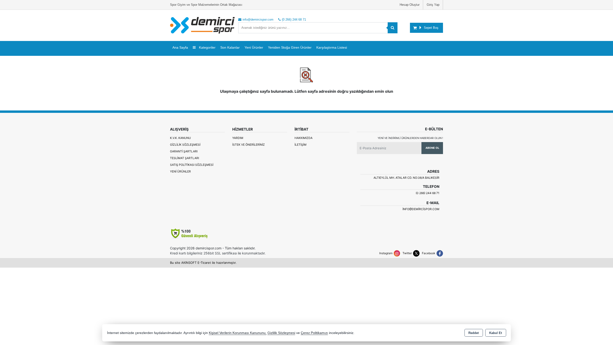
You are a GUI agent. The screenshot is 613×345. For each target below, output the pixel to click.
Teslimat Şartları (184, 158)
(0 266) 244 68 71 (427, 193)
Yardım (237, 138)
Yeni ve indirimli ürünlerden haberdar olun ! (410, 138)
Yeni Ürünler (180, 171)
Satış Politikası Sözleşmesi (191, 165)
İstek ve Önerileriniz (248, 144)
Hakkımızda (303, 138)
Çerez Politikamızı (314, 333)
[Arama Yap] (392, 27)
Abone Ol (432, 148)
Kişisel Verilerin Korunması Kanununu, (238, 333)
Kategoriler (207, 47)
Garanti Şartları (184, 151)
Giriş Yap (433, 4)
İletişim (300, 144)
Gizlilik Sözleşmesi (185, 144)
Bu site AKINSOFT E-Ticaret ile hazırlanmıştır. (203, 262)
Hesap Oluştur (410, 4)
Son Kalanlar (230, 47)
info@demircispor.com (421, 209)
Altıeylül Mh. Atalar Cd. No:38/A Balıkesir (406, 177)
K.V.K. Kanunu (180, 138)
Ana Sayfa (180, 47)
